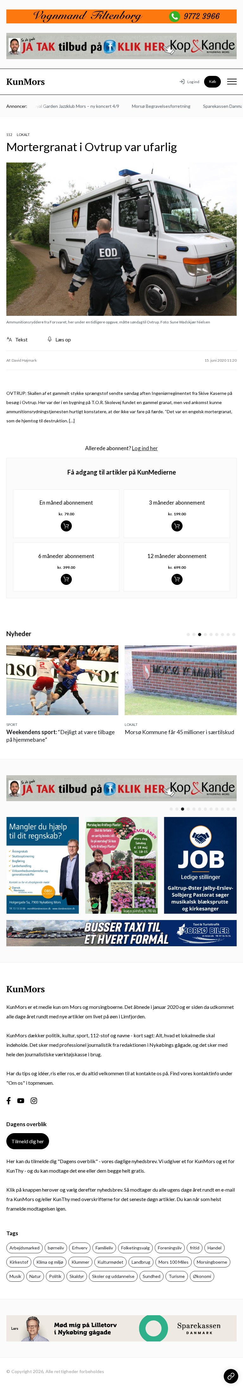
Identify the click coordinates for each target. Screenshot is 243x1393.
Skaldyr (77, 1276)
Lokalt (23, 134)
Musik (15, 1276)
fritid (194, 1247)
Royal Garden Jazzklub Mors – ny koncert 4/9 (63, 106)
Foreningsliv (170, 1247)
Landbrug (141, 1262)
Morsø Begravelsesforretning (148, 106)
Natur (35, 1276)
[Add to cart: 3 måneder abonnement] (177, 525)
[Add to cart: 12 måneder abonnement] (177, 579)
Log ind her (145, 448)
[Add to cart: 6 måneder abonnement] (66, 579)
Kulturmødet (110, 1262)
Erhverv (79, 1247)
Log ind (193, 81)
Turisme (177, 1276)
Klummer (80, 1262)
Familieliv (104, 1247)
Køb (212, 81)
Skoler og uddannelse (113, 1276)
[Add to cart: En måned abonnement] (66, 525)
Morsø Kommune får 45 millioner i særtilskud (179, 731)
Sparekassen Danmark (212, 106)
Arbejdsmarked (24, 1247)
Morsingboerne (212, 1262)
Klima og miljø (49, 1262)
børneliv (56, 1247)
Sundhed (151, 1276)
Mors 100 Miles (174, 1262)
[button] (188, 634)
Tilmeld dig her (27, 1141)
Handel (214, 1247)
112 (9, 134)
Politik (55, 1276)
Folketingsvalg (135, 1247)
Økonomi (202, 1276)
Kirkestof (18, 1262)
